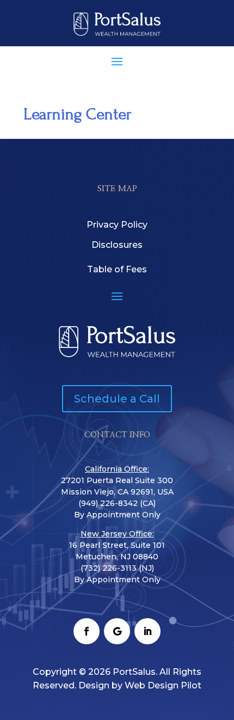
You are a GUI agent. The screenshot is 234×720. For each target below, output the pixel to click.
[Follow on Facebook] (86, 631)
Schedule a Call (117, 398)
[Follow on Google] (117, 631)
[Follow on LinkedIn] (147, 631)
